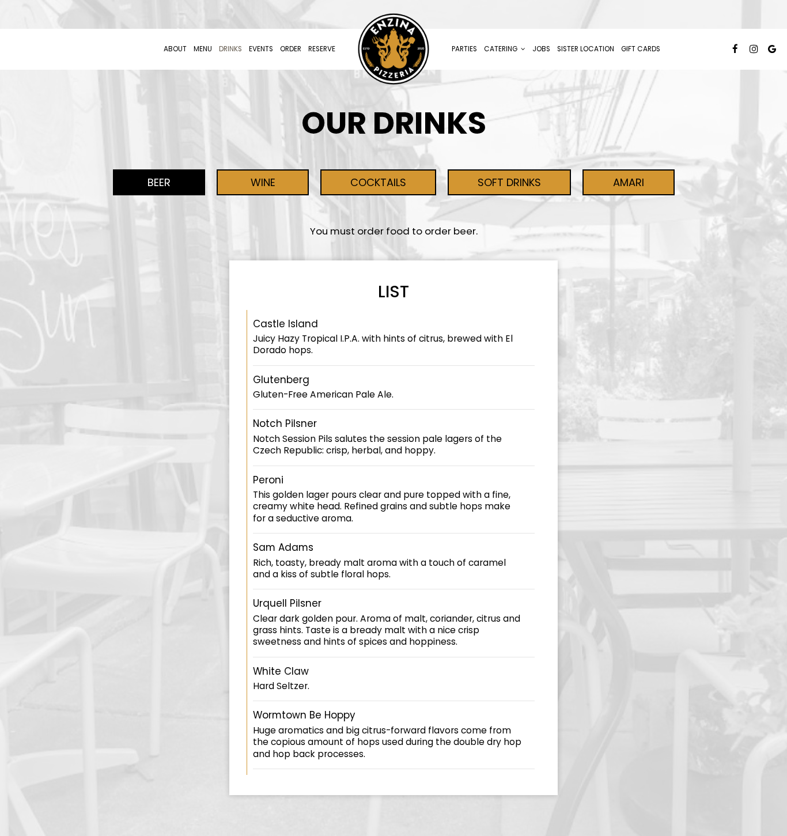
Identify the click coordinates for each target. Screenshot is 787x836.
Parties (464, 49)
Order (290, 49)
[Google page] (772, 49)
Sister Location (585, 49)
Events (261, 49)
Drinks (230, 49)
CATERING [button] (501, 49)
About (175, 49)
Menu (203, 49)
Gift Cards (640, 49)
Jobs (541, 49)
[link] (393, 49)
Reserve (321, 49)
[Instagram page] (753, 49)
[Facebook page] (735, 49)
